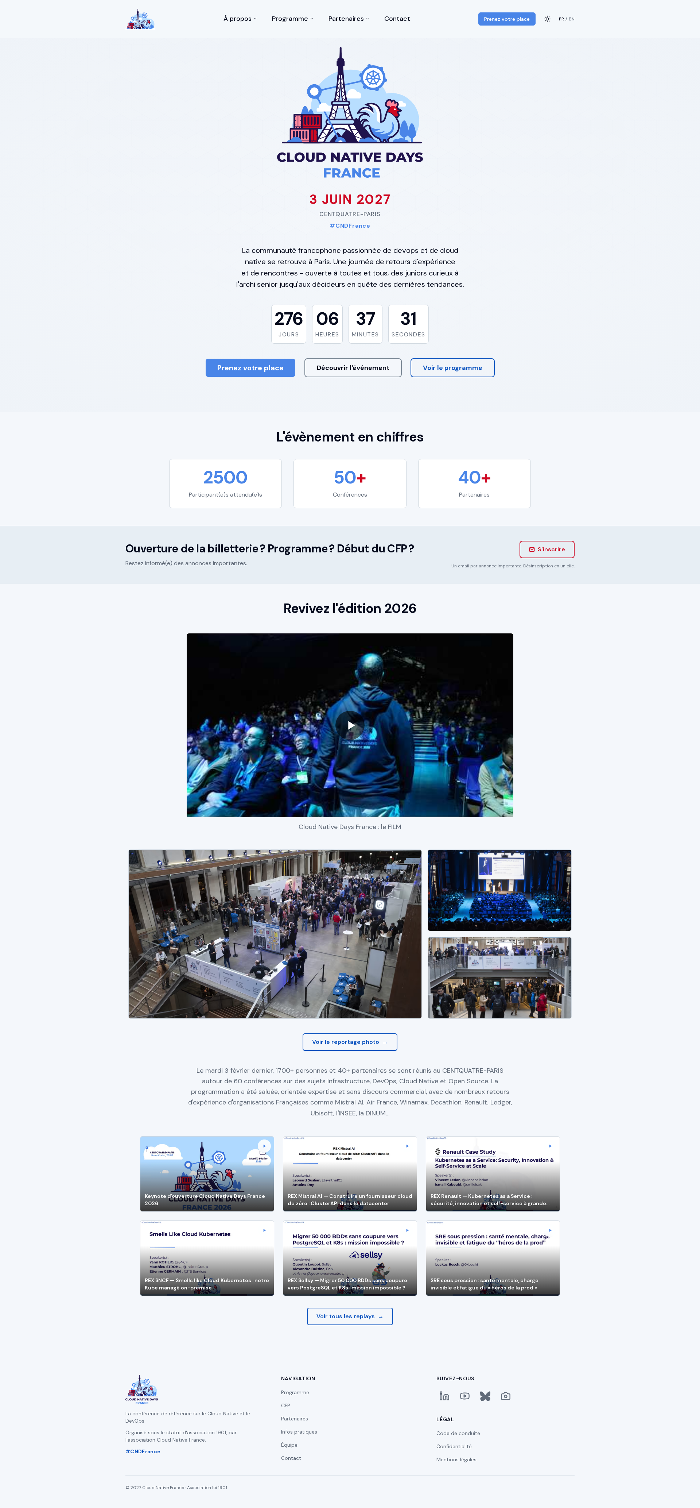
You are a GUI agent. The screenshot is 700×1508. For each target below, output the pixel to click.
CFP (285, 1405)
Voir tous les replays (350, 1316)
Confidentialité (454, 1446)
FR (561, 19)
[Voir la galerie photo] (506, 1396)
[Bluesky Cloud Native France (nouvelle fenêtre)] (485, 1396)
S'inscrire (551, 549)
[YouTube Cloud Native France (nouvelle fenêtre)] (465, 1396)
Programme (290, 19)
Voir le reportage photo (350, 1042)
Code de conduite (458, 1433)
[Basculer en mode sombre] (547, 19)
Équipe (289, 1445)
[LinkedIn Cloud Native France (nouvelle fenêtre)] (444, 1396)
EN (572, 19)
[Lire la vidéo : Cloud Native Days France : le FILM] (350, 725)
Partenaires (346, 19)
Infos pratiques (299, 1431)
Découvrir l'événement (353, 367)
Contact (397, 19)
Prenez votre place (507, 19)
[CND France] (140, 19)
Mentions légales (456, 1459)
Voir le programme (452, 367)
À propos (237, 19)
